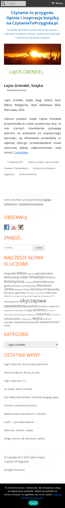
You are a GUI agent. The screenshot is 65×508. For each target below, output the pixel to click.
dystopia (30, 274)
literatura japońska (14, 292)
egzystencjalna (44, 273)
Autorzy (32, 162)
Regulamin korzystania (31, 204)
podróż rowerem (49, 306)
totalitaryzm (26, 319)
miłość (7, 296)
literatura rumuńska (35, 293)
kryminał (40, 282)
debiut (21, 273)
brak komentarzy (16, 90)
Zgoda (33, 503)
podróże (32, 306)
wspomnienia (21, 322)
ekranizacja (12, 277)
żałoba (7, 325)
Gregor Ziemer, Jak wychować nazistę (24, 438)
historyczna (39, 168)
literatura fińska (22, 289)
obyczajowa (33, 300)
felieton (50, 277)
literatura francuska (44, 289)
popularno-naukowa (13, 310)
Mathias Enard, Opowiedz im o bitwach (25, 413)
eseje (24, 277)
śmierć (55, 322)
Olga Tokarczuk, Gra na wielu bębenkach (26, 364)
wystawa (34, 322)
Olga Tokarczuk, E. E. (15, 380)
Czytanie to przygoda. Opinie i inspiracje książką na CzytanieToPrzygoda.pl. (32, 18)
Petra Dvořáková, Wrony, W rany (22, 372)
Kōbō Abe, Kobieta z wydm (18, 430)
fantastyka (37, 277)
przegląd (28, 310)
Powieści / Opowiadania (16, 168)
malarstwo (51, 292)
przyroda (16, 314)
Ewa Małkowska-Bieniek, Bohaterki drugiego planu (31, 397)
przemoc (39, 310)
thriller (16, 318)
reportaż (43, 314)
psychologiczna (28, 314)
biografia (10, 273)
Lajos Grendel (52, 162)
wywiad (45, 322)
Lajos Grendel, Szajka (23, 85)
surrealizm (55, 314)
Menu (59, 3)
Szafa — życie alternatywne (19, 422)
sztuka (8, 318)
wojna (37, 318)
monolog (15, 296)
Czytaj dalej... (23, 152)
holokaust (29, 282)
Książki (40, 162)
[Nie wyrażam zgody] (60, 495)
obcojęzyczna (11, 301)
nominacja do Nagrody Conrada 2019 (36, 296)
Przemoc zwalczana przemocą (20, 405)
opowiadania (15, 305)
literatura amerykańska (24, 285)
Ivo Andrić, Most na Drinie (18, 389)
